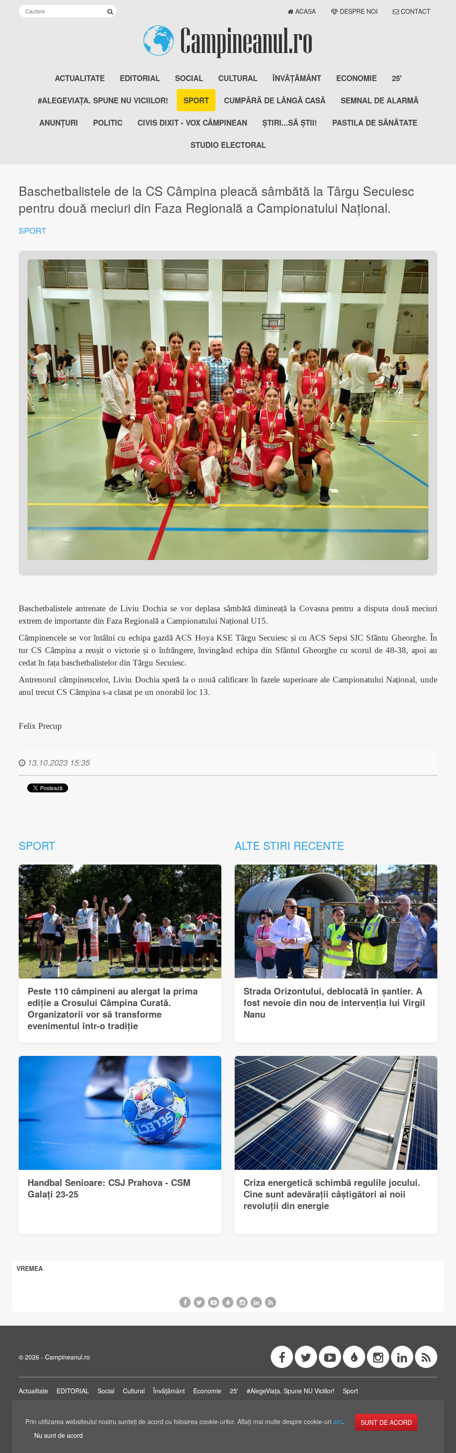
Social (189, 78)
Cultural (237, 78)
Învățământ (297, 78)
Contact (415, 11)
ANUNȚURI (58, 122)
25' (397, 78)
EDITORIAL (140, 78)
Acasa (304, 11)
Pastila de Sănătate (374, 122)
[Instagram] (242, 1302)
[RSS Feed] (270, 1302)
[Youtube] (213, 1302)
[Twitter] (199, 1302)
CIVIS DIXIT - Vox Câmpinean (192, 122)
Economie (356, 78)
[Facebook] (185, 1302)
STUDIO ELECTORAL (228, 144)
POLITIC (107, 122)
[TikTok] (227, 1302)
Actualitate (80, 78)
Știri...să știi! (289, 122)
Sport (196, 100)
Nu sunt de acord (58, 1435)
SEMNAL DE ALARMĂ (380, 100)
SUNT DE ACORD (386, 1422)
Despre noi (358, 11)
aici (337, 1421)
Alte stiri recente (289, 845)
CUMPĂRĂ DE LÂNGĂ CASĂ (275, 100)
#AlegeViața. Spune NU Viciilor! (103, 100)
